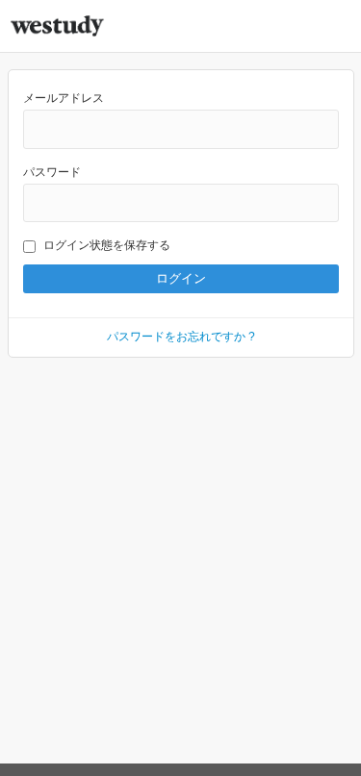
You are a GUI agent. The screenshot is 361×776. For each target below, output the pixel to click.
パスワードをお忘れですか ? (181, 336)
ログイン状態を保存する (106, 245)
